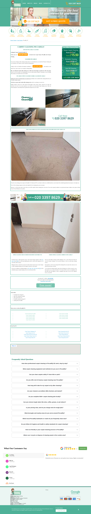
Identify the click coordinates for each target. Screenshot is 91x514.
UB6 (40, 268)
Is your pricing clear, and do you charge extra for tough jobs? (44, 407)
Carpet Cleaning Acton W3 (30, 333)
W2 (28, 268)
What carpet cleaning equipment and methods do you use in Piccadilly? (44, 369)
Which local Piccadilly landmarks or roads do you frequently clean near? (45, 418)
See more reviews (83, 448)
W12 (12, 261)
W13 (42, 259)
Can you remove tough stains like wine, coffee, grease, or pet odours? (44, 402)
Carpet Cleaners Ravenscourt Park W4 (30, 334)
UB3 (30, 268)
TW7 (32, 268)
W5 (14, 261)
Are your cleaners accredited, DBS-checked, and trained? (44, 391)
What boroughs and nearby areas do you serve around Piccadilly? (45, 413)
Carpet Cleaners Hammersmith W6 (63, 336)
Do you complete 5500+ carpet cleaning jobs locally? (45, 396)
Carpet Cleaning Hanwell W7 (63, 337)
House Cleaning (37, 36)
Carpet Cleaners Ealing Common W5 (30, 336)
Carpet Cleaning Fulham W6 (30, 337)
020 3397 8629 (75, 3)
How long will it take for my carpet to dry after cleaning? (45, 385)
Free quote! (46, 285)
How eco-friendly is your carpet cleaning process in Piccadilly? (44, 429)
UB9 (17, 261)
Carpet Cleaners (12, 36)
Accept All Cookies (61, 510)
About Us (29, 3)
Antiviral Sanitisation (20, 36)
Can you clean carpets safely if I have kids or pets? (44, 374)
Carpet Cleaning (28, 36)
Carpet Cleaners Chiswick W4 (63, 333)
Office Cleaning (45, 36)
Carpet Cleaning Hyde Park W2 (63, 331)
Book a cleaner (48, 281)
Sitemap (47, 489)
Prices (35, 3)
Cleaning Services (53, 36)
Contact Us (47, 3)
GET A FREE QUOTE (56, 21)
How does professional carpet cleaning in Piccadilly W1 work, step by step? (45, 363)
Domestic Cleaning (78, 36)
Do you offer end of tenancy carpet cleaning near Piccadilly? (44, 380)
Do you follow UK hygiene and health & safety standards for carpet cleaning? (44, 424)
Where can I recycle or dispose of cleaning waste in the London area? (44, 435)
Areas (40, 3)
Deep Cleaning (70, 36)
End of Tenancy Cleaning (62, 36)
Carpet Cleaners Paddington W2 (30, 331)
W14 (36, 268)
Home (24, 3)
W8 (34, 268)
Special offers (43, 281)
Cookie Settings (59, 507)
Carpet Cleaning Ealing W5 (63, 334)
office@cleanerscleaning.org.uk (18, 504)
